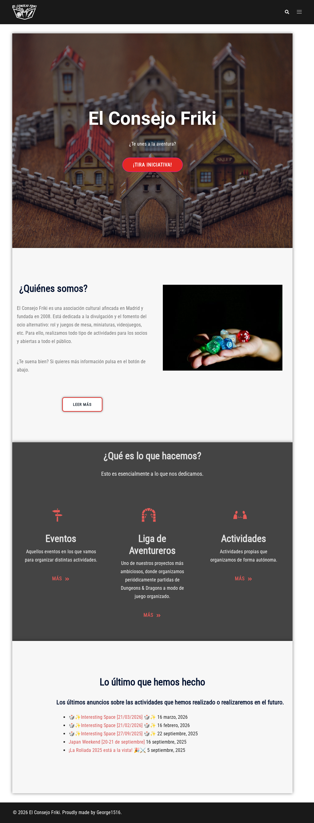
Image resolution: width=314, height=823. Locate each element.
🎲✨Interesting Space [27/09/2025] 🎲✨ (112, 734)
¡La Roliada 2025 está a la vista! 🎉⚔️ (107, 750)
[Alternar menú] (299, 12)
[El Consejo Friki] (24, 12)
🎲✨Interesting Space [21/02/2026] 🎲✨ (112, 725)
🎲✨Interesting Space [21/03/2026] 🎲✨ (112, 717)
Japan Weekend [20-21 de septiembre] (107, 742)
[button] (286, 12)
